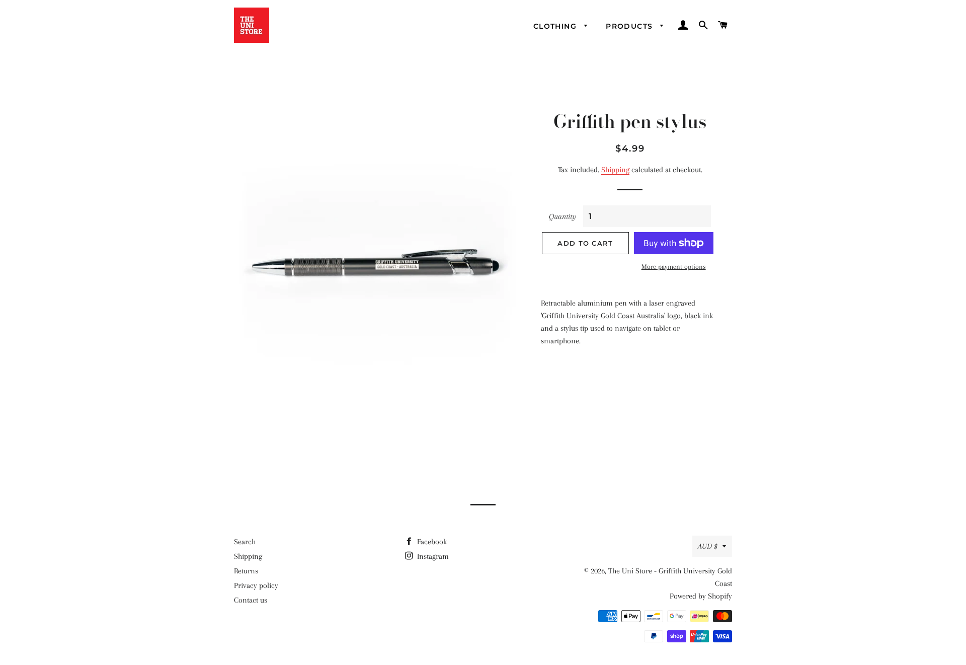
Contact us (250, 600)
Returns (246, 570)
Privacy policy (256, 585)
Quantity (562, 216)
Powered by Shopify (701, 596)
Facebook (431, 541)
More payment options (673, 266)
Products (631, 26)
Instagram (432, 556)
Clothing (556, 26)
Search (245, 541)
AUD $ (707, 546)
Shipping (615, 169)
